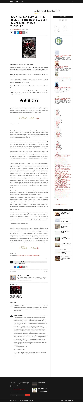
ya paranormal (22, 263)
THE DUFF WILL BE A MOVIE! (61, 186)
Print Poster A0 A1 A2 (19, 305)
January (57, 116)
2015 (57, 132)
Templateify (16, 400)
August (57, 123)
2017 (57, 111)
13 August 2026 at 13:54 (44, 315)
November (58, 120)
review (12, 263)
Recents (63, 209)
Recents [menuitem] (22, 1)
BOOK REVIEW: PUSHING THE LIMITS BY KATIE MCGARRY (63, 193)
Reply (15, 312)
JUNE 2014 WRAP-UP (59, 157)
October (57, 121)
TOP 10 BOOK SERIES (59, 198)
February (58, 115)
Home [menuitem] (11, 1)
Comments (69, 209)
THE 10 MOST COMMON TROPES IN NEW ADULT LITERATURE (62, 99)
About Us (65, 26)
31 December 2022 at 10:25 (43, 305)
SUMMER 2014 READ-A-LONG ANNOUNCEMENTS (61, 162)
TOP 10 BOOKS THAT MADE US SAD (62, 168)
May (57, 126)
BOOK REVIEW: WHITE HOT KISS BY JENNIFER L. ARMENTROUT (62, 181)
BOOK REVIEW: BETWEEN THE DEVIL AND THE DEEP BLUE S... (63, 175)
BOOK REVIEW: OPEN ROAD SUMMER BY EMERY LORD (61, 183)
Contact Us (70, 400)
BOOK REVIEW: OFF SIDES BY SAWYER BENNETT (61, 172)
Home (56, 26)
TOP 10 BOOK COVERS (60, 158)
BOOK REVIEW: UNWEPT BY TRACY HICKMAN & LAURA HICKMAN (62, 156)
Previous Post (13, 271)
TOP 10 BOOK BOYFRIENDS (61, 179)
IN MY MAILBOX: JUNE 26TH (61, 160)
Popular (56, 209)
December (58, 119)
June (57, 110)
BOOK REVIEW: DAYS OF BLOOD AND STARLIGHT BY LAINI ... (62, 195)
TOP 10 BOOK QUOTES (60, 191)
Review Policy (65, 28)
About (66, 400)
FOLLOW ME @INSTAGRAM (61, 204)
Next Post (45, 271)
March (57, 114)
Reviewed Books (57, 28)
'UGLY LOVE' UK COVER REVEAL (62, 176)
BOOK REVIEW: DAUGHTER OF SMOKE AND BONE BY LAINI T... (62, 197)
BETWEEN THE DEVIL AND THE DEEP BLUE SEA (28, 255)
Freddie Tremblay (18, 315)
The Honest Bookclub (16, 29)
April (57, 127)
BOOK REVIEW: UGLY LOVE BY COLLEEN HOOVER (61, 67)
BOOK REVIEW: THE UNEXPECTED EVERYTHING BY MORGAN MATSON (63, 78)
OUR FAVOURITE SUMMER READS (62, 173)
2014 (57, 146)
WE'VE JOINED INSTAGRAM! (61, 159)
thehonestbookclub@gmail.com (19, 389)
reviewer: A (16, 263)
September (58, 122)
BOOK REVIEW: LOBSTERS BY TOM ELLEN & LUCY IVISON (62, 190)
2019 (57, 109)
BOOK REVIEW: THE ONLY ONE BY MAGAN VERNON (62, 165)
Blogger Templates (29, 400)
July (57, 112)
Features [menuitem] (16, 1)
